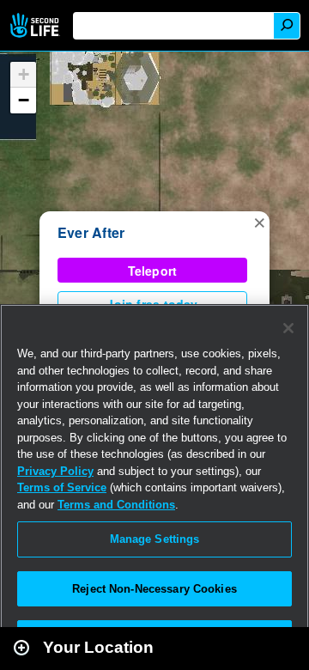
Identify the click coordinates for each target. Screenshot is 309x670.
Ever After (91, 232)
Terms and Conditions (116, 504)
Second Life (36, 25)
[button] (259, 221)
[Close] (288, 328)
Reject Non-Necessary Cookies (154, 588)
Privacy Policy (55, 471)
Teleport (153, 270)
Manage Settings (155, 539)
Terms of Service (61, 487)
